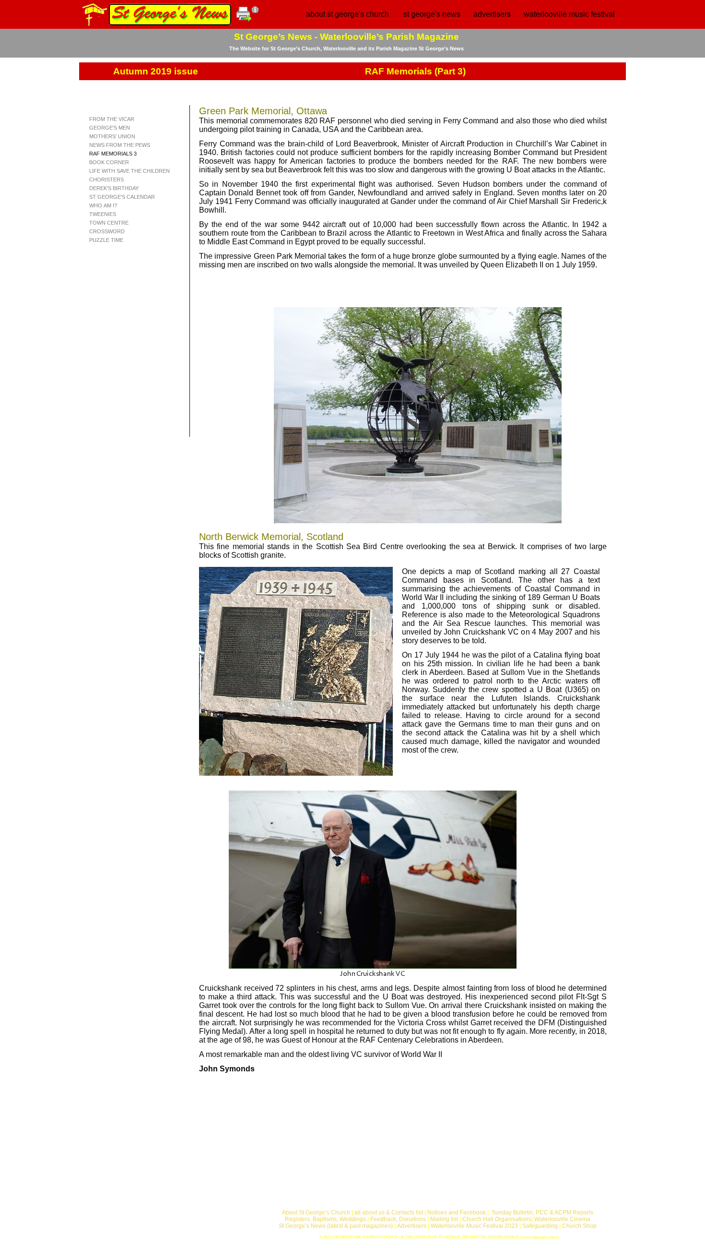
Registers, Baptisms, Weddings (325, 1219)
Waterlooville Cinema (562, 1219)
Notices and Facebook (456, 1212)
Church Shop (579, 1226)
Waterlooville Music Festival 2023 (475, 1226)
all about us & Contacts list (388, 1212)
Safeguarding (540, 1226)
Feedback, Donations (398, 1219)
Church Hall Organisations (496, 1219)
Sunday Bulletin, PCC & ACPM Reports (542, 1212)
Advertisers (411, 1226)
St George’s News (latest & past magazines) (336, 1226)
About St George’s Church (316, 1212)
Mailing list (444, 1219)
